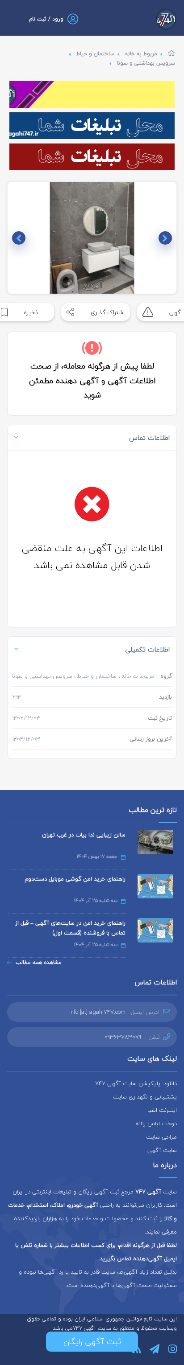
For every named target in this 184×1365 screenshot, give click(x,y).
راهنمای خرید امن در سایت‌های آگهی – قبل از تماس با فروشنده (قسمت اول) (70, 928)
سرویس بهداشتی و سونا (146, 63)
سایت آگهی (162, 1150)
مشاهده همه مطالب (39, 962)
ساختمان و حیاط (95, 53)
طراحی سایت (161, 1137)
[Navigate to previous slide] (165, 238)
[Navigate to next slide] (18, 238)
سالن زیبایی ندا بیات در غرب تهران (83, 835)
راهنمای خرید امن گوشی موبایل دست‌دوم (75, 879)
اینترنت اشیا (162, 1110)
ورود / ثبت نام (46, 19)
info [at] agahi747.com (97, 1012)
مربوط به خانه (141, 53)
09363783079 (123, 1037)
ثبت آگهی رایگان (92, 1342)
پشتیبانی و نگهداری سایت (145, 1097)
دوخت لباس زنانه (156, 1123)
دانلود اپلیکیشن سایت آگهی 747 (136, 1083)
